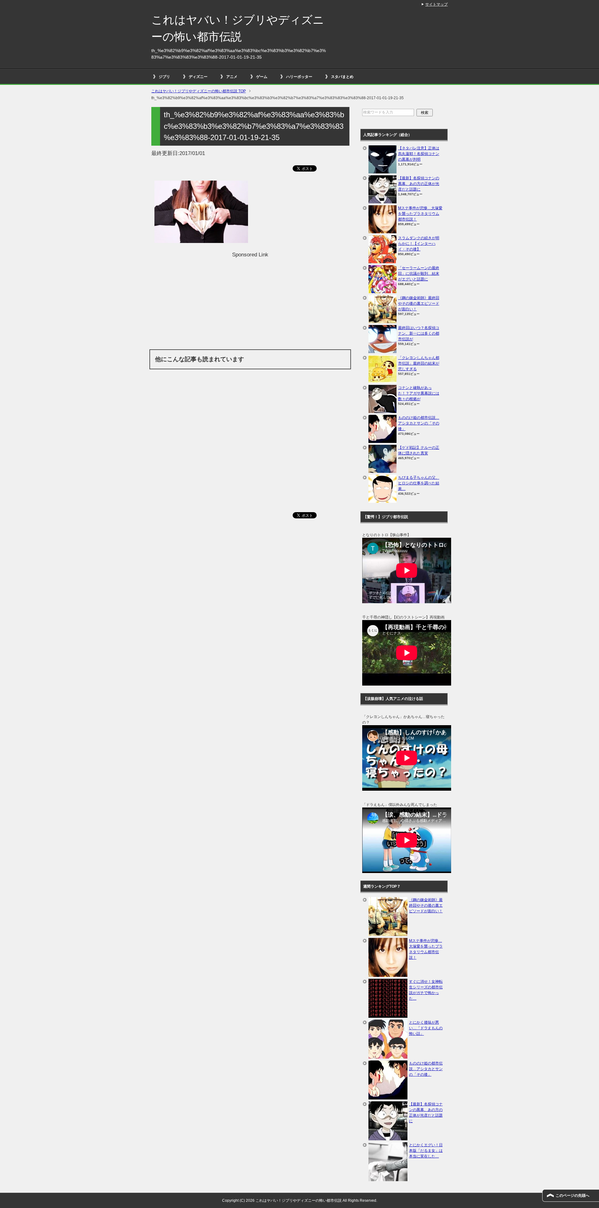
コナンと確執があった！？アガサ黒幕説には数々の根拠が (418, 393)
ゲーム (261, 77)
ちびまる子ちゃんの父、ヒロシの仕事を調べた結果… (418, 483)
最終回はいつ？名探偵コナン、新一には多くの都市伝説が (418, 333)
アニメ (231, 77)
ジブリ (164, 77)
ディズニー (198, 77)
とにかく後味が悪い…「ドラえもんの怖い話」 (426, 1028)
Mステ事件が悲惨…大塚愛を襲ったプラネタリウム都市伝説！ (420, 213)
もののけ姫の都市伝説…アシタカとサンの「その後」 (418, 423)
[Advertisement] (250, 302)
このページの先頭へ (572, 1195)
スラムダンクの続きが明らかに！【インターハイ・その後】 (418, 243)
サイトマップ (436, 4)
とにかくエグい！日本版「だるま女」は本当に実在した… (426, 1150)
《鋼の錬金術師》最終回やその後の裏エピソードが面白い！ (418, 303)
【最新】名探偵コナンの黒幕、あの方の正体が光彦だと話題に (418, 184)
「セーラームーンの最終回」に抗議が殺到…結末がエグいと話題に (418, 273)
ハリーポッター (299, 77)
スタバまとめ (342, 77)
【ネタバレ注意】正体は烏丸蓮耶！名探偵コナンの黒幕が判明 (418, 154)
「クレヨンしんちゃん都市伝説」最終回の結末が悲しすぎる (418, 363)
